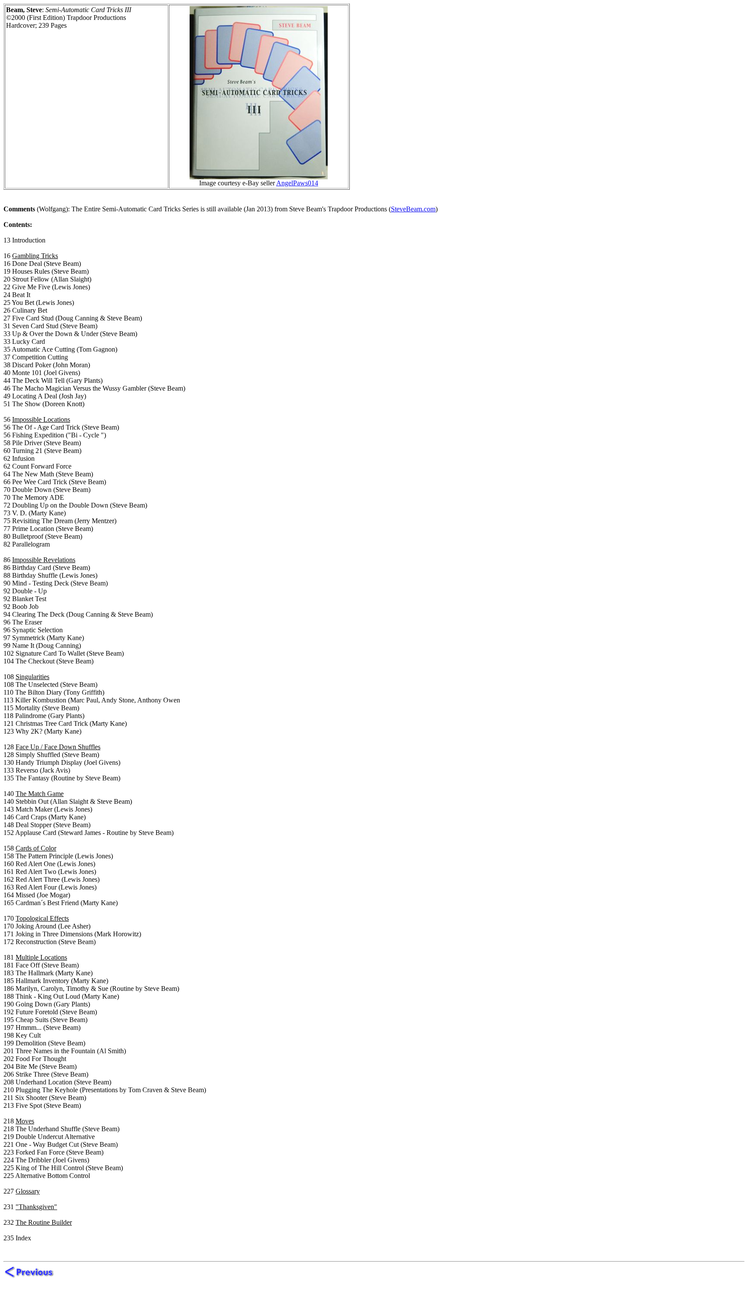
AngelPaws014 (297, 183)
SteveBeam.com (413, 209)
